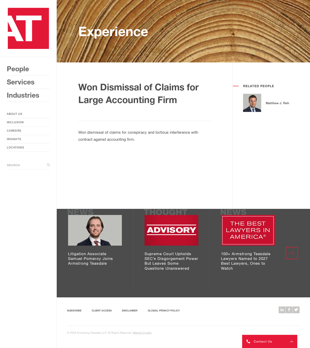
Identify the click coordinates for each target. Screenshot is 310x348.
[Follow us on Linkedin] (282, 309)
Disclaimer (130, 310)
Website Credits (142, 332)
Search (13, 165)
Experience (113, 31)
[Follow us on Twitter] (296, 309)
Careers (14, 130)
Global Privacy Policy (164, 310)
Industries (23, 95)
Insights (14, 139)
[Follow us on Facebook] (289, 309)
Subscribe (74, 310)
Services (20, 82)
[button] (269, 341)
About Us (14, 114)
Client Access (102, 310)
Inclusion (15, 122)
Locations (15, 147)
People (18, 69)
